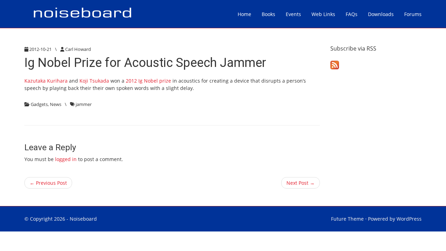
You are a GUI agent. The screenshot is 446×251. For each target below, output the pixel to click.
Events (293, 14)
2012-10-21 (40, 49)
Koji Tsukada (94, 80)
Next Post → (300, 183)
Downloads (381, 14)
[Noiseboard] (82, 14)
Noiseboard (83, 218)
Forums (413, 14)
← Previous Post (48, 183)
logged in (66, 159)
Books (268, 14)
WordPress (409, 218)
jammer (84, 104)
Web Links (323, 14)
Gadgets (39, 104)
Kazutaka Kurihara (46, 80)
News (55, 104)
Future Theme (347, 218)
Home (244, 14)
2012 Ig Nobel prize (147, 80)
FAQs (351, 14)
